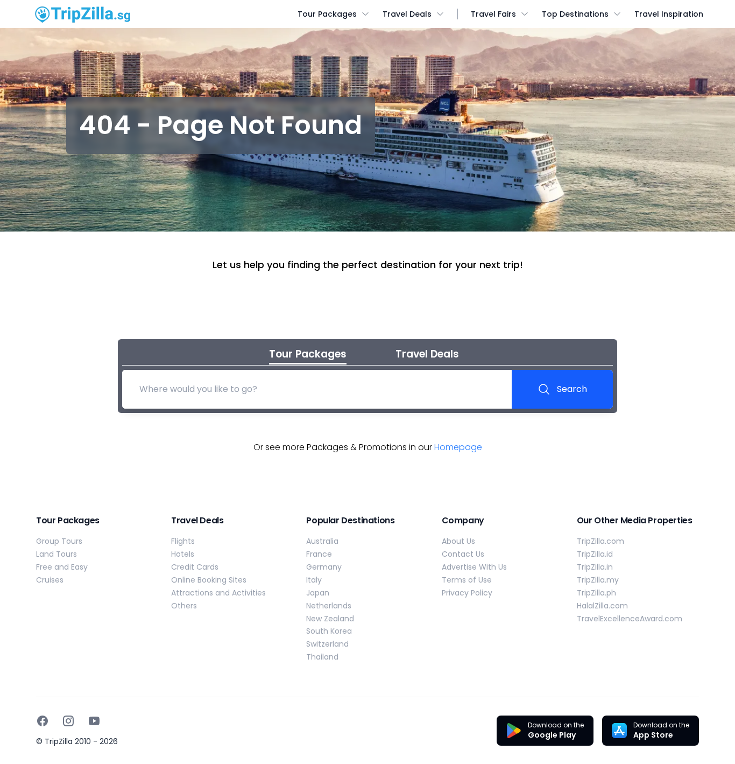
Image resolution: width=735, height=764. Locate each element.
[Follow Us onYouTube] (94, 720)
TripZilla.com (600, 541)
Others (184, 605)
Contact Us (463, 554)
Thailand (322, 656)
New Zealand (330, 618)
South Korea (329, 631)
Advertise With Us (474, 567)
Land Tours (56, 554)
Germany (324, 567)
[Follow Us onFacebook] (42, 720)
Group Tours (59, 541)
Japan (317, 592)
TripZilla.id (595, 554)
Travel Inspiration (668, 14)
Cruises (49, 579)
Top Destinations (575, 14)
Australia (322, 541)
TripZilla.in (595, 567)
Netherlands (328, 605)
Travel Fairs (493, 14)
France (319, 554)
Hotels (182, 554)
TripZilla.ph (596, 592)
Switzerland (327, 644)
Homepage (458, 447)
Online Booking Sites (208, 579)
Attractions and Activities (218, 592)
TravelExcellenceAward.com (629, 618)
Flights (183, 541)
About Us (458, 541)
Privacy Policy (467, 592)
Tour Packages (327, 14)
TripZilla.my (598, 579)
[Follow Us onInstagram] (68, 720)
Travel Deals (407, 14)
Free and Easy (62, 567)
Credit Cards (194, 567)
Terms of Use (467, 579)
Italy (314, 579)
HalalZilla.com (602, 605)
